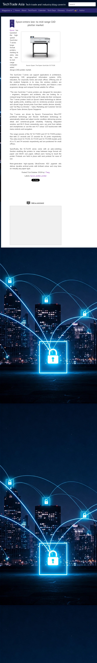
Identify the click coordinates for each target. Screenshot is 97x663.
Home (17, 10)
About (24, 10)
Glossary (61, 10)
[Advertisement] (75, 59)
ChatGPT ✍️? (72, 10)
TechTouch (32, 10)
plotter (38, 176)
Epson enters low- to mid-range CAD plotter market (35, 23)
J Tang (47, 172)
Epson (12, 30)
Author (82, 10)
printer (44, 176)
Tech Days (51, 10)
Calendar (42, 10)
